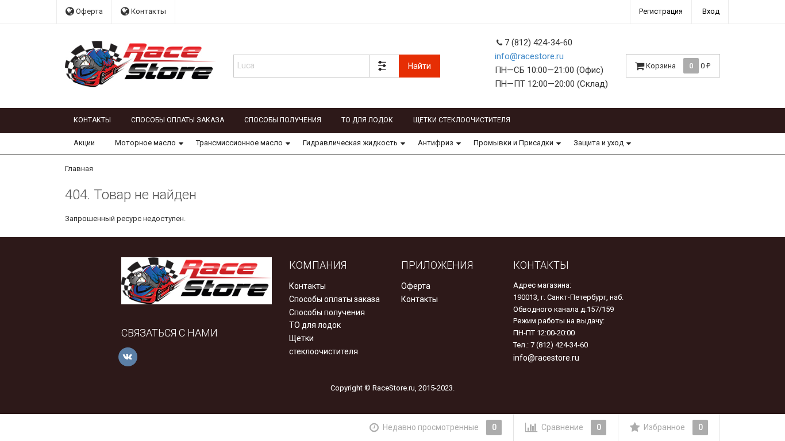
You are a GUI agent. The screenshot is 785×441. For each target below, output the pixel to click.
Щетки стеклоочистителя (461, 120)
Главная (79, 168)
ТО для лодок (367, 120)
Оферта (88, 11)
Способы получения (282, 120)
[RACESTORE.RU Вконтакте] (127, 356)
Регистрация (661, 11)
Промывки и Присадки (513, 142)
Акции (84, 142)
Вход (710, 11)
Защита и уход (599, 142)
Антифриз (435, 142)
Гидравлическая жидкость (350, 142)
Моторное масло (145, 142)
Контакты (147, 11)
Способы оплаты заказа (177, 120)
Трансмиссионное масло (239, 142)
